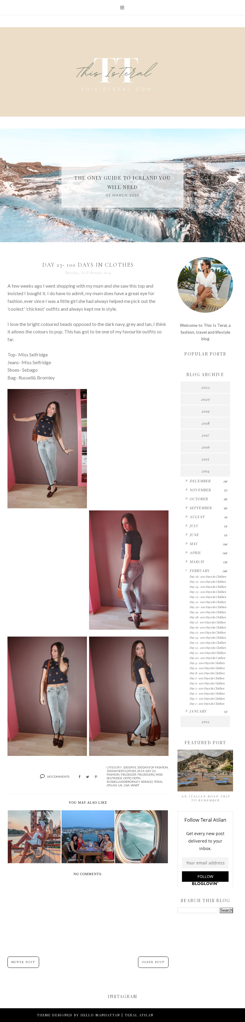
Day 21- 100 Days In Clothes (207, 602)
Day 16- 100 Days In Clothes (207, 627)
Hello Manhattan (100, 1015)
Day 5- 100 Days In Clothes (206, 688)
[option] (122, 185)
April (195, 552)
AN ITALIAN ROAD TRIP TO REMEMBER (205, 798)
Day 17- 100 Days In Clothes (207, 622)
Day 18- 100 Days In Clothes (207, 617)
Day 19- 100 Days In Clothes (207, 612)
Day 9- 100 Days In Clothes (206, 668)
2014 (140, 771)
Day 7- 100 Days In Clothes (206, 678)
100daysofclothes (121, 771)
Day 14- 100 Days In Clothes (207, 637)
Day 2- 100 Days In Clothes (206, 698)
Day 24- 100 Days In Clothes (207, 587)
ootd (127, 778)
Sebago (147, 781)
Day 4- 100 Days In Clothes (206, 663)
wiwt (135, 785)
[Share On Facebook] (79, 777)
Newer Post (23, 962)
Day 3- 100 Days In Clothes (206, 693)
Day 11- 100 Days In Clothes (207, 653)
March (196, 561)
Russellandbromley (123, 781)
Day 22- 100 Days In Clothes (207, 597)
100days (129, 767)
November (200, 489)
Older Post (153, 962)
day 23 (151, 771)
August (197, 516)
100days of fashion (152, 767)
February (199, 570)
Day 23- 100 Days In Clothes (207, 592)
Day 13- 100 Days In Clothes (207, 642)
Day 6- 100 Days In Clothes (206, 683)
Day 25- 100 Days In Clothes (207, 581)
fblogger (128, 774)
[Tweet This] (87, 777)
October (198, 498)
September (200, 507)
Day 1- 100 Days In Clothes (206, 703)
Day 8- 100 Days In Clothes (206, 673)
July (193, 525)
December (200, 480)
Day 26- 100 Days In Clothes (207, 576)
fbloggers (145, 774)
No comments (58, 776)
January (197, 711)
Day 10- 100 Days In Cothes (207, 658)
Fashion (113, 774)
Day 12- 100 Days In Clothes (207, 648)
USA (127, 785)
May (193, 543)
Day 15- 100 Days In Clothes (207, 632)
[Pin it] (96, 777)
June (194, 534)
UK (120, 785)
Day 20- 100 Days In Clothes (207, 607)
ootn (136, 778)
